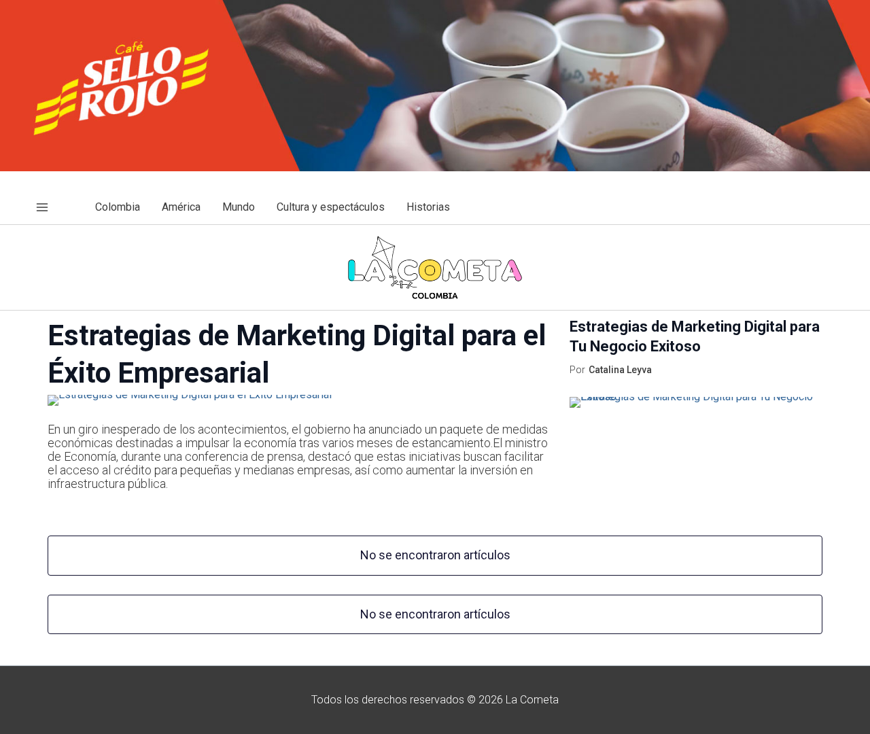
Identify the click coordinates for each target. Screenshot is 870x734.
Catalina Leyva (620, 369)
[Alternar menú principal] (42, 207)
